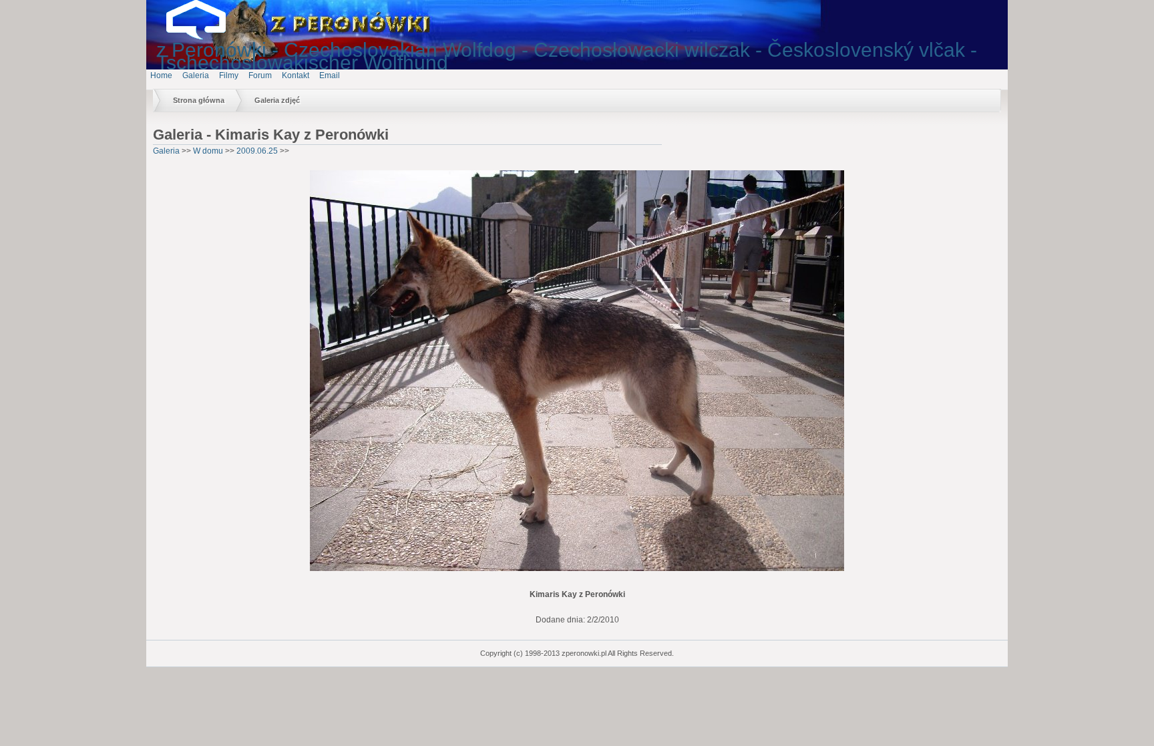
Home (161, 75)
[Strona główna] (206, 36)
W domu (208, 151)
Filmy (228, 75)
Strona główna (198, 100)
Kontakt (295, 75)
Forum (260, 75)
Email (329, 75)
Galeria (195, 75)
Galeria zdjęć (277, 100)
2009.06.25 (257, 151)
